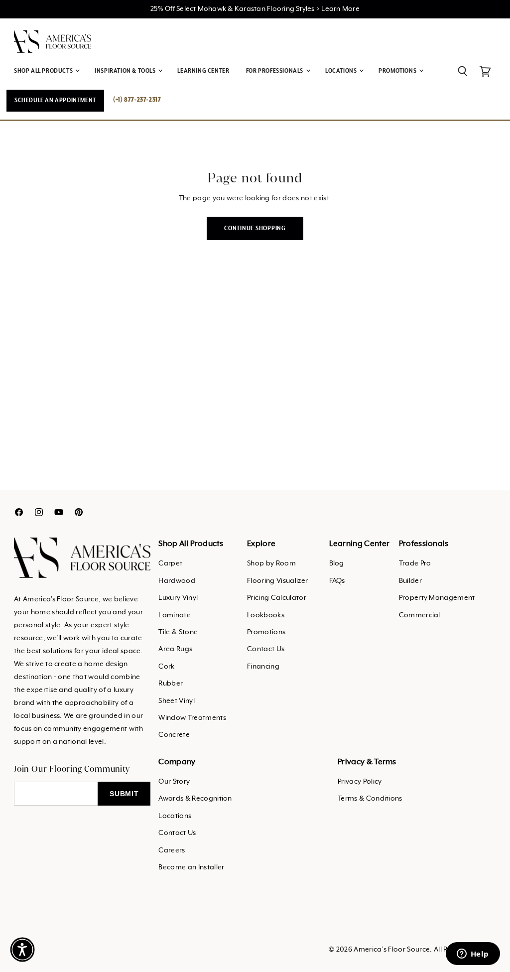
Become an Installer (191, 867)
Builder (410, 581)
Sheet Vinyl (176, 701)
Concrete (174, 735)
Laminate (174, 615)
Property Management (437, 598)
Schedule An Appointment (55, 100)
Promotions (266, 632)
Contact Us (265, 649)
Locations (174, 816)
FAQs (337, 581)
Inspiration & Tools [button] (126, 71)
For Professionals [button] (275, 71)
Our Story (174, 782)
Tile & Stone (178, 632)
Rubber (170, 684)
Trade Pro (415, 563)
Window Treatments (192, 718)
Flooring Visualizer (277, 581)
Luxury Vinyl (178, 598)
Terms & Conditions (370, 799)
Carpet (170, 563)
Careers (171, 850)
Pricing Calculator (276, 598)
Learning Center (203, 71)
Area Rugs (175, 649)
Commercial (419, 615)
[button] (22, 949)
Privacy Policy (360, 782)
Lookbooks (265, 615)
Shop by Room (271, 563)
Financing (263, 667)
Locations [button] (341, 71)
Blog (336, 563)
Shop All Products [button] (44, 71)
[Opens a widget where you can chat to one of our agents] (472, 954)
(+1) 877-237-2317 (137, 100)
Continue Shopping (255, 228)
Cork (166, 667)
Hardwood (176, 581)
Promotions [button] (398, 71)
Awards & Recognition (195, 799)
